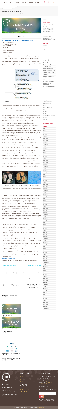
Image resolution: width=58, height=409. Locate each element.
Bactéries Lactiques (47, 62)
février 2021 (45, 256)
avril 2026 (45, 134)
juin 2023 (44, 200)
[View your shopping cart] (45, 2)
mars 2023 (45, 206)
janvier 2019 (45, 304)
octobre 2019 (45, 286)
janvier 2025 (45, 162)
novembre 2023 (46, 190)
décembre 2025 (46, 142)
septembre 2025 (46, 148)
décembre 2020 (46, 260)
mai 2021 (44, 250)
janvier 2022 (45, 234)
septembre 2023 (46, 194)
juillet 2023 (45, 198)
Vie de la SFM (45, 119)
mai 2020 (44, 272)
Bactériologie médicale (47, 64)
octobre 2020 (45, 264)
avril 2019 (45, 298)
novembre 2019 (46, 284)
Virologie (45, 117)
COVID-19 (45, 47)
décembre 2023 (46, 188)
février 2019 (45, 302)
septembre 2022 (46, 218)
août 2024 (45, 172)
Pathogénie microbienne (48, 103)
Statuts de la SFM (23, 391)
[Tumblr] (33, 273)
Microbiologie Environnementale (49, 96)
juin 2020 (44, 270)
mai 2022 (44, 226)
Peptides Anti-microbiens (48, 107)
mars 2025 (45, 158)
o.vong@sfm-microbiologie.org (44, 380)
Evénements (16, 2)
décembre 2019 (46, 282)
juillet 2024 (45, 174)
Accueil (5, 2)
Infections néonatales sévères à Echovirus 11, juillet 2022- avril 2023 (11, 359)
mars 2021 (45, 254)
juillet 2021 (45, 246)
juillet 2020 (45, 268)
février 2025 (45, 160)
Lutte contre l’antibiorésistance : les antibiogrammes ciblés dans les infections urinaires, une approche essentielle (11, 294)
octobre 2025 (45, 146)
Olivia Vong (4, 13)
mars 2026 (45, 136)
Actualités (24, 2)
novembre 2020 (46, 262)
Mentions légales (23, 388)
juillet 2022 (45, 222)
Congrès (44, 49)
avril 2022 (45, 228)
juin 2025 (44, 152)
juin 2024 (44, 176)
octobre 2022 (45, 216)
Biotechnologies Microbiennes (49, 70)
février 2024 (45, 184)
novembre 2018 (46, 308)
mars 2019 (45, 300)
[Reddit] (28, 273)
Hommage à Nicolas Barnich (8, 331)
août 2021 (45, 244)
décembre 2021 (46, 236)
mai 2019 (44, 296)
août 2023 (45, 196)
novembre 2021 (46, 238)
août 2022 (45, 220)
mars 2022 (45, 230)
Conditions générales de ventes (26, 389)
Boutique (31, 2)
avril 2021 (45, 252)
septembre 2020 (46, 266)
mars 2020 (45, 276)
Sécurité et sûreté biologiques (49, 115)
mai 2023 (44, 202)
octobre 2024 (45, 168)
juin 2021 (44, 248)
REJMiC (45, 111)
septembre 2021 (46, 242)
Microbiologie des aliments (48, 94)
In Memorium (45, 53)
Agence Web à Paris (40, 407)
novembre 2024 (46, 166)
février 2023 (45, 208)
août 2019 (45, 290)
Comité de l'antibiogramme (48, 72)
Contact (37, 2)
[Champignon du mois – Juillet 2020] (11, 309)
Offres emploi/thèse (47, 57)
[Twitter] (4, 273)
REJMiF (44, 113)
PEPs (44, 105)
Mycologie (45, 100)
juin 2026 (44, 130)
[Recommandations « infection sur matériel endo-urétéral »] (11, 347)
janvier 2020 (45, 280)
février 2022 (45, 232)
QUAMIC (45, 109)
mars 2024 (45, 182)
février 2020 (45, 278)
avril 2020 (45, 274)
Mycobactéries (46, 98)
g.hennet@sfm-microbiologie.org (45, 383)
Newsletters (45, 55)
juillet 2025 (45, 150)
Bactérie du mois (47, 66)
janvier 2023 (45, 210)
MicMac (45, 92)
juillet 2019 (45, 292)
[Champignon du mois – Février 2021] (11, 322)
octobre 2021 (45, 240)
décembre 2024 (46, 164)
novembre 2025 (46, 144)
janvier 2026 (45, 140)
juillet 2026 (45, 128)
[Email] (38, 273)
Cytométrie (45, 74)
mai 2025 (44, 154)
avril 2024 (45, 180)
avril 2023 (45, 204)
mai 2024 (44, 178)
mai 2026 (44, 132)
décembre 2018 (46, 306)
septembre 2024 (46, 170)
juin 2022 (44, 224)
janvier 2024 (45, 186)
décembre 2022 (46, 212)
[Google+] (13, 273)
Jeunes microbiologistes (48, 90)
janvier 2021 (45, 258)
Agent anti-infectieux (47, 60)
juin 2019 (44, 294)
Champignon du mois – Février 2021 (9, 328)
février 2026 (45, 138)
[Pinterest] (18, 273)
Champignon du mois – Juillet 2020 (9, 315)
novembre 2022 (46, 214)
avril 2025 (45, 156)
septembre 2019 (46, 288)
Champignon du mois (48, 101)
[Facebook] (9, 273)
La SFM (9, 2)
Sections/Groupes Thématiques (49, 59)
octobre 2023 (45, 192)
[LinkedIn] (23, 273)
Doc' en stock (45, 51)
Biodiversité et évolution (48, 68)
